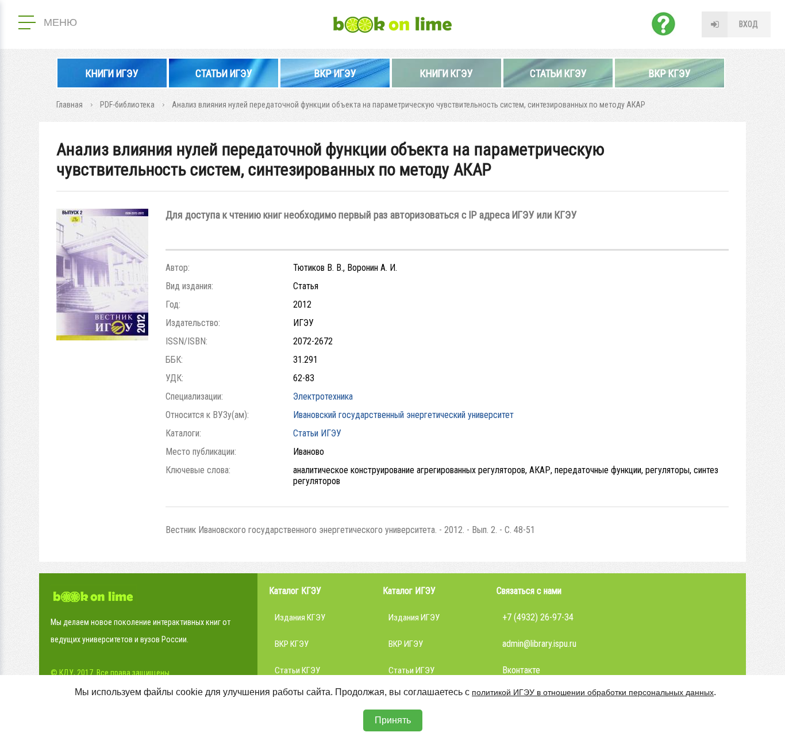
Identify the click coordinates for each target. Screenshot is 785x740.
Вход (748, 24)
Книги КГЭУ (446, 73)
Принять (393, 720)
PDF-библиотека (127, 104)
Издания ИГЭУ (414, 617)
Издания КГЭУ (300, 617)
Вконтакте (521, 670)
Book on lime (392, 25)
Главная (69, 104)
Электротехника (323, 396)
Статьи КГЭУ (558, 73)
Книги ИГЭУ (112, 73)
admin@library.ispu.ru (539, 643)
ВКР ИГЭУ (335, 73)
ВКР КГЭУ (670, 73)
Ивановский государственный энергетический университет (403, 414)
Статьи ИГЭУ (223, 73)
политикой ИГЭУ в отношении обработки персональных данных (593, 692)
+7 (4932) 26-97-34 (538, 617)
